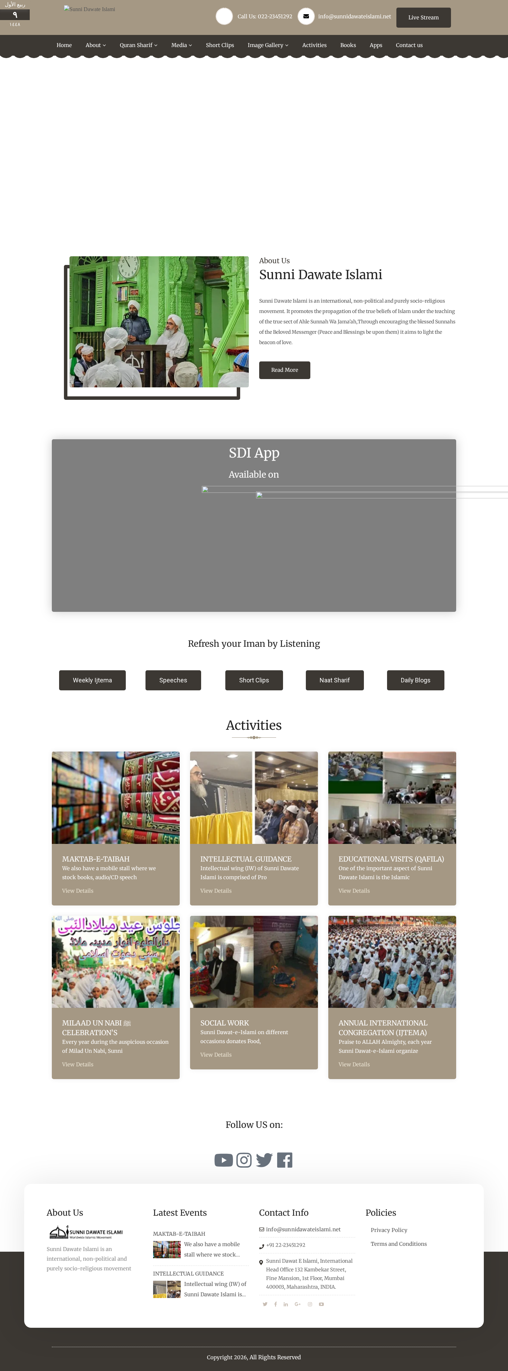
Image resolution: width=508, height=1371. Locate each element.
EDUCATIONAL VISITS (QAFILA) (391, 859)
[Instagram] (244, 1160)
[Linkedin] (286, 1304)
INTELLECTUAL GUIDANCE (246, 859)
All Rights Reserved (275, 1357)
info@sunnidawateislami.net (354, 16)
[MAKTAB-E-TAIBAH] (167, 1249)
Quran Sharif (136, 45)
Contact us (409, 45)
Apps (376, 45)
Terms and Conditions (399, 1244)
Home (64, 45)
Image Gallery (265, 45)
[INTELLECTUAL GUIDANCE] (167, 1289)
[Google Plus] (298, 1304)
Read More (284, 370)
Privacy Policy (389, 1230)
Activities (314, 45)
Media (179, 45)
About (93, 45)
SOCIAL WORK (224, 1023)
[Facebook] (284, 1160)
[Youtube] (223, 1160)
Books (348, 45)
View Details (77, 890)
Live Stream (423, 17)
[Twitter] (264, 1160)
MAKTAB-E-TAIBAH (96, 859)
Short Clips (220, 45)
